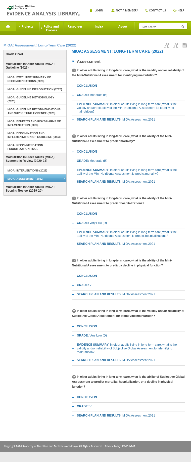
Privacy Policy (112, 446)
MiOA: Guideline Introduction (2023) (34, 89)
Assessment (88, 61)
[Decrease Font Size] (175, 45)
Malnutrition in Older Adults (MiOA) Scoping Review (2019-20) (30, 188)
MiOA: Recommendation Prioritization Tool (25, 147)
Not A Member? (127, 10)
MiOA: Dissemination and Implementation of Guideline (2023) (34, 135)
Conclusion (87, 85)
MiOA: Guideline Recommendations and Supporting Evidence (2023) (33, 111)
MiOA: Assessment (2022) (25, 178)
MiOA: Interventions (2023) (27, 170)
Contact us (157, 10)
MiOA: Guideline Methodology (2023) (30, 99)
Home (8, 26)
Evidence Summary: (127, 107)
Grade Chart (14, 54)
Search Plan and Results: (116, 119)
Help (181, 10)
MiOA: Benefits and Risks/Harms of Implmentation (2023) (34, 123)
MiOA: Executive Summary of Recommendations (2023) (29, 79)
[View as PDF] (185, 45)
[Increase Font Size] (166, 45)
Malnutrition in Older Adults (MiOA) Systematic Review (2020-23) (30, 159)
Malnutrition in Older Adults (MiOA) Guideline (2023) (30, 65)
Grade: (92, 95)
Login (99, 10)
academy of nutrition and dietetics (43, 10)
